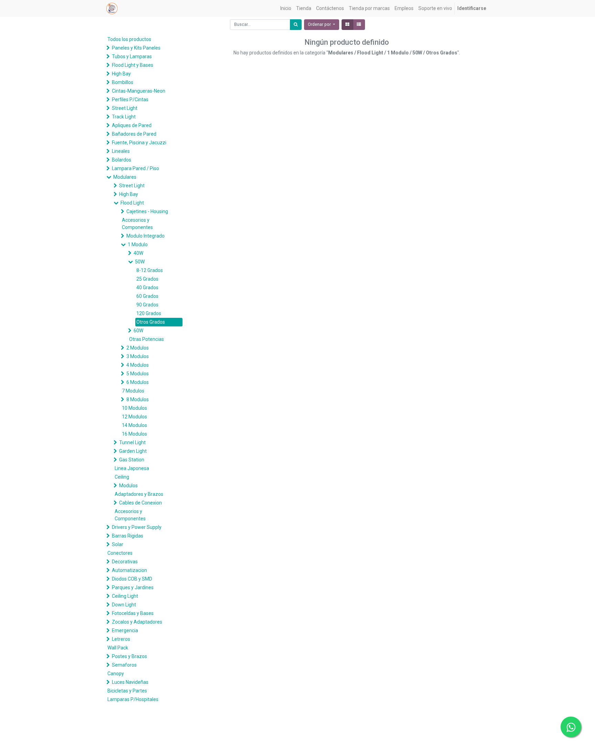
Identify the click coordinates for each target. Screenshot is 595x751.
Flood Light (132, 203)
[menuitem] (286, 8)
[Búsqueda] (296, 24)
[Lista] (359, 24)
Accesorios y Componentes (137, 223)
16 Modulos (134, 434)
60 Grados (147, 296)
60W (138, 330)
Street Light (124, 108)
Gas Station (131, 459)
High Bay (121, 73)
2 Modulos (137, 348)
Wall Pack (117, 647)
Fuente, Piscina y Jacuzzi (139, 142)
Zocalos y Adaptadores (137, 622)
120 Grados (148, 313)
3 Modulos (137, 356)
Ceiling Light (125, 596)
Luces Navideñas (130, 682)
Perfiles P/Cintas (130, 99)
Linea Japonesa (132, 468)
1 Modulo (138, 244)
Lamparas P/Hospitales (132, 699)
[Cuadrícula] (347, 24)
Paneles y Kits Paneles (136, 48)
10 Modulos (134, 408)
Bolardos (121, 160)
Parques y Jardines (133, 587)
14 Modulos (134, 425)
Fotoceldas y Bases (133, 613)
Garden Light (133, 451)
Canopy (115, 673)
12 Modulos (134, 416)
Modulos (128, 485)
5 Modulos (137, 373)
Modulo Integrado (145, 236)
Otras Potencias (146, 339)
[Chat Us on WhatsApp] (571, 727)
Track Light (124, 116)
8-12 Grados (149, 270)
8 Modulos (137, 399)
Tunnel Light (132, 442)
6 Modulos (137, 382)
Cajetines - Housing (147, 211)
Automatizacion (129, 570)
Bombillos (122, 82)
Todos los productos (129, 39)
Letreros (121, 639)
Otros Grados (150, 322)
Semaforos (124, 665)
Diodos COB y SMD (132, 579)
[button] (321, 24)
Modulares (124, 177)
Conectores (120, 553)
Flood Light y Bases (132, 65)
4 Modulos (137, 365)
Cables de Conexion (140, 502)
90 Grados (147, 304)
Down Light (124, 604)
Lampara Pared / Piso (135, 168)
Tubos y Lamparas (132, 56)
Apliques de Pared (132, 125)
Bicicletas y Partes (127, 690)
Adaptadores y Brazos (139, 494)
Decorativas (125, 561)
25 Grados (147, 279)
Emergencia (125, 630)
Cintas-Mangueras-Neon (138, 91)
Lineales (121, 151)
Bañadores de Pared (134, 134)
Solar (117, 544)
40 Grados (147, 287)
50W (140, 261)
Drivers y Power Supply (136, 527)
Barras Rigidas (127, 536)
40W (138, 253)
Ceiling (122, 477)
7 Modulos (133, 391)
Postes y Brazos (129, 656)
